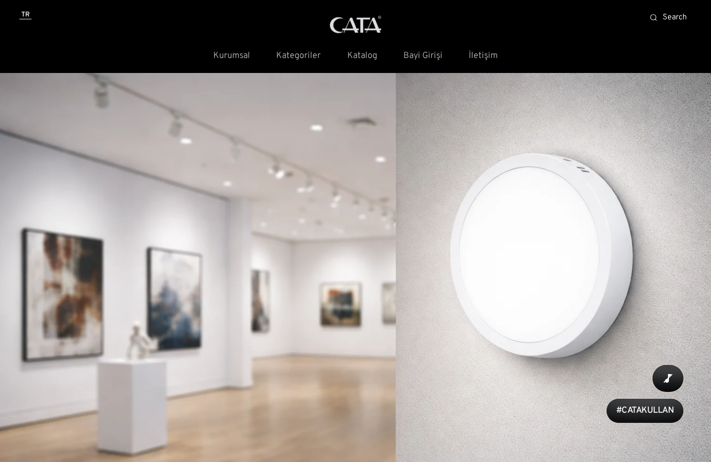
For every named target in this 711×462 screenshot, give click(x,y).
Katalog (362, 56)
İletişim (483, 56)
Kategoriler (298, 56)
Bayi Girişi (423, 56)
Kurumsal (231, 56)
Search (675, 17)
